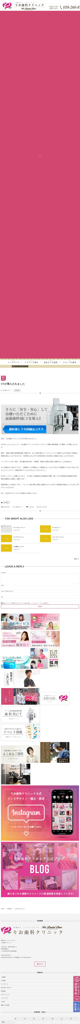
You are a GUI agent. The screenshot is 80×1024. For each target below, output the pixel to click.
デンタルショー (56, 527)
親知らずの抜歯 (5, 1005)
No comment (31, 507)
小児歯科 (3, 980)
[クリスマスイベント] (6, 541)
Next (75, 559)
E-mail (2, 591)
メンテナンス (4, 998)
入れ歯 (2, 1001)
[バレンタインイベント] (6, 526)
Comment (3, 572)
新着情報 (17, 390)
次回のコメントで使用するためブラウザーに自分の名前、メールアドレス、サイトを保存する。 (26, 603)
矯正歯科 (3, 991)
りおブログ (17, 530)
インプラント (4, 984)
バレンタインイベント (19, 527)
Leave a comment (42, 507)
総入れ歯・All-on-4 (6, 987)
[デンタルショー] (45, 532)
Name (2, 585)
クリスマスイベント (18, 537)
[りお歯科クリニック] (6, 551)
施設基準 (41, 964)
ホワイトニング (5, 994)
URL (2, 597)
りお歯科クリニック (18, 546)
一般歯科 (3, 977)
